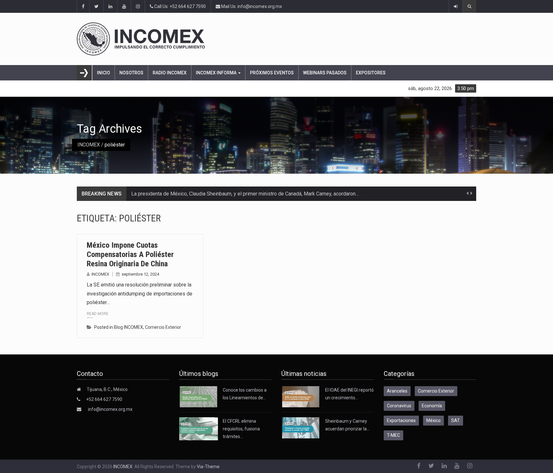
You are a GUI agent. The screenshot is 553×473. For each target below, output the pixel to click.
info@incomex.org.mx (110, 409)
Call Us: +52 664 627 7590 (179, 6)
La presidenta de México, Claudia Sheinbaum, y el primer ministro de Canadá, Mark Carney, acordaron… (245, 194)
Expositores (371, 72)
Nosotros (131, 72)
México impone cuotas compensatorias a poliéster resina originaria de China (130, 254)
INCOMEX (88, 145)
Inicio (103, 72)
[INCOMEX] (276, 38)
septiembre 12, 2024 (140, 274)
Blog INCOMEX (128, 327)
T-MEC (393, 435)
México (433, 420)
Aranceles (397, 391)
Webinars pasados (325, 72)
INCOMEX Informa (216, 72)
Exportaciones (401, 420)
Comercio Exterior (163, 327)
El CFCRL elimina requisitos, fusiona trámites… (241, 429)
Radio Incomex (170, 72)
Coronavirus (399, 405)
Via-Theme (208, 466)
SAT (455, 420)
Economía (432, 405)
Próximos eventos (272, 72)
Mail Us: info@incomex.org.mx (251, 6)
